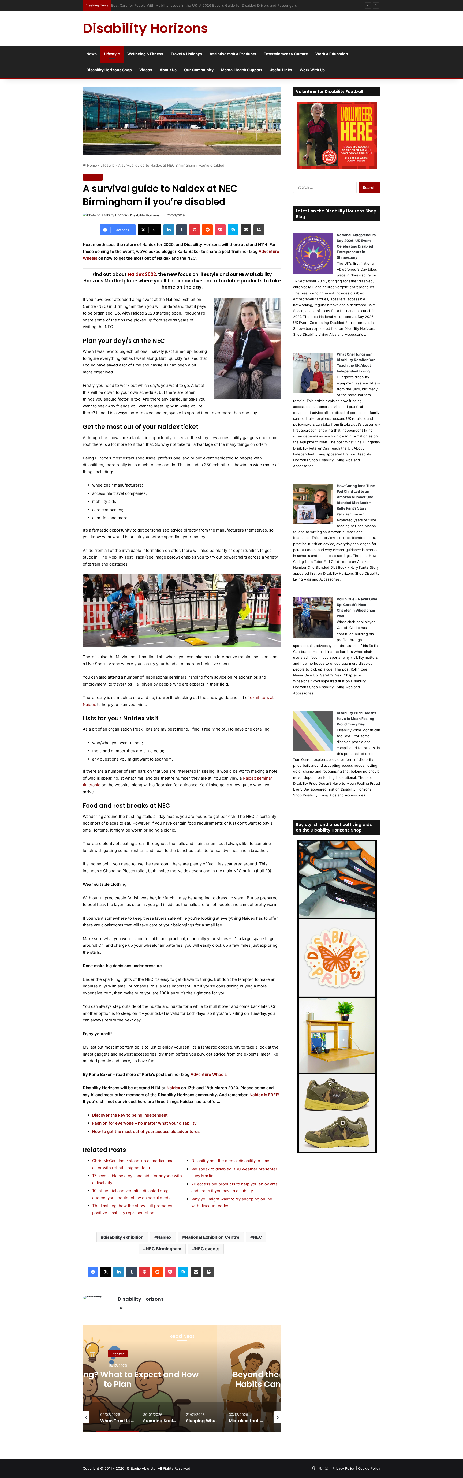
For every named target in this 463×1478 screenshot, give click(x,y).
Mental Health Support (241, 70)
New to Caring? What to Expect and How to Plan (118, 1379)
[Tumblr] (181, 229)
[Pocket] (220, 229)
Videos (145, 70)
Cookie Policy (369, 1468)
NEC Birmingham (163, 1248)
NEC (257, 1237)
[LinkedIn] (168, 229)
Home (91, 165)
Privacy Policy (343, 1468)
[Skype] (233, 229)
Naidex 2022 (142, 274)
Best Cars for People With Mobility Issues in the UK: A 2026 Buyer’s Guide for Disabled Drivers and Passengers (206, 5)
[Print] (258, 229)
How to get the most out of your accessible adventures (146, 1131)
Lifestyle (112, 53)
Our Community (199, 70)
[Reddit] (207, 229)
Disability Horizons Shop (109, 70)
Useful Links (281, 70)
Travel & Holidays (186, 53)
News (92, 53)
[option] (117, 1378)
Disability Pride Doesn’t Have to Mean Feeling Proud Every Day (356, 718)
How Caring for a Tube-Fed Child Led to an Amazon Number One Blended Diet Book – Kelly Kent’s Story (356, 497)
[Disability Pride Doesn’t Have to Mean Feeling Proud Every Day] (313, 750)
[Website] (121, 1308)
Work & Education (331, 53)
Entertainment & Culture (286, 53)
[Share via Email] (246, 229)
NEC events (207, 1248)
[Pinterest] (194, 229)
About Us (168, 70)
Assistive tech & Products (233, 53)
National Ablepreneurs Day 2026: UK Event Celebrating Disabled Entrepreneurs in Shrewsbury (356, 246)
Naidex (164, 1237)
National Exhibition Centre (212, 1237)
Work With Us (312, 70)
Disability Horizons (145, 215)
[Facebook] (93, 1272)
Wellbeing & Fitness (145, 53)
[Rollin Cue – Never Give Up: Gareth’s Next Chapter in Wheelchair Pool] (313, 636)
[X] (105, 1272)
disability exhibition (123, 1237)
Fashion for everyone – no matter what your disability (144, 1123)
